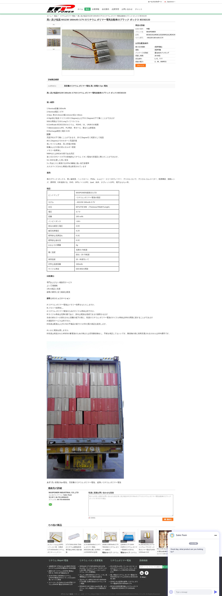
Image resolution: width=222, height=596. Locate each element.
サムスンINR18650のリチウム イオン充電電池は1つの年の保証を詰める (93, 576)
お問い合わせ (127, 9)
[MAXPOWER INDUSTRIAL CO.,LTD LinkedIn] (141, 573)
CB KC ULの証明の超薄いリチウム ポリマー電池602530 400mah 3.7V (124, 582)
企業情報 (95, 9)
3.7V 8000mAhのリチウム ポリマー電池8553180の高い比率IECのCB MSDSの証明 (92, 548)
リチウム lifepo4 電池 (58, 560)
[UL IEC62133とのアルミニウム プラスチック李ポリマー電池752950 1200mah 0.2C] (147, 536)
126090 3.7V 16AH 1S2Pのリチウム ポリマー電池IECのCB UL (129, 547)
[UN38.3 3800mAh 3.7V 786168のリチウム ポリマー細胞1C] (111, 536)
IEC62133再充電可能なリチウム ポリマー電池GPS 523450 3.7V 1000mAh (124, 587)
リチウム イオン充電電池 (91, 560)
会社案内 (105, 9)
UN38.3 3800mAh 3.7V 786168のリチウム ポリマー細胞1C (110, 547)
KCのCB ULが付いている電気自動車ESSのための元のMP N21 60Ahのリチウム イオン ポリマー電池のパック (165, 554)
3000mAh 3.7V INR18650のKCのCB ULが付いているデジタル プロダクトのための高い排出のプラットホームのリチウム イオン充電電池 (93, 569)
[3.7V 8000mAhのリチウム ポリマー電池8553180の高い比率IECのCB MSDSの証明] (92, 536)
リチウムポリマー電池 (67, 16)
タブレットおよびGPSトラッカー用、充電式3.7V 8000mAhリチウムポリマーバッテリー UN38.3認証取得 (56, 550)
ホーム (80, 9)
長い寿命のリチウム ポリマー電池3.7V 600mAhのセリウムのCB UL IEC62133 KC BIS (124, 577)
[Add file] (171, 592)
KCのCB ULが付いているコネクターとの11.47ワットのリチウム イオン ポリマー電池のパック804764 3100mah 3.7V (123, 569)
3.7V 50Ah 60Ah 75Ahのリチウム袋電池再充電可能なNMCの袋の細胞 (74, 548)
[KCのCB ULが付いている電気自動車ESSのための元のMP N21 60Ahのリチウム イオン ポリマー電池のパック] (165, 539)
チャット (138, 9)
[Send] (216, 592)
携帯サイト (145, 580)
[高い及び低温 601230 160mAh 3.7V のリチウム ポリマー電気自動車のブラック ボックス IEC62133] (98, 50)
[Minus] (215, 535)
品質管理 (115, 9)
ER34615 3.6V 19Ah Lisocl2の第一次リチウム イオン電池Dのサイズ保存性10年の (93, 588)
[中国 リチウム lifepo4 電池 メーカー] (61, 8)
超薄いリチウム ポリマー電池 (109, 482)
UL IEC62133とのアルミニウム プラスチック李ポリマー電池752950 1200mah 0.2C (147, 548)
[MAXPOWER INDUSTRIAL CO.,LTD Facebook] (147, 573)
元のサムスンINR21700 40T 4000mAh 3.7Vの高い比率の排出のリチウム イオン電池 (93, 581)
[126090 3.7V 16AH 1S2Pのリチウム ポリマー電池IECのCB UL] (129, 536)
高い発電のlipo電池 (59, 482)
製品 (87, 9)
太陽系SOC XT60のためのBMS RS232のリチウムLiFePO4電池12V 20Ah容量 (62, 567)
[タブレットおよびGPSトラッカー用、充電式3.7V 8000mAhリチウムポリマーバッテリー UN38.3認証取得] (56, 536)
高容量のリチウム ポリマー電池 (82, 482)
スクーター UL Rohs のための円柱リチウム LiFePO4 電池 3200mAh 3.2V (62, 583)
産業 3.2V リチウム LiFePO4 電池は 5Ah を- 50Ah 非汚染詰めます (61, 572)
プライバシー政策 (67, 594)
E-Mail (142, 577)
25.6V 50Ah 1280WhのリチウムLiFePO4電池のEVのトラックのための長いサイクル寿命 (62, 578)
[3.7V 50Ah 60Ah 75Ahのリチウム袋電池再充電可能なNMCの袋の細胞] (74, 536)
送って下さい (168, 567)
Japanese (170, 2)
